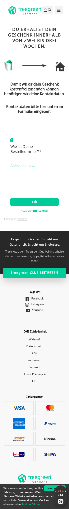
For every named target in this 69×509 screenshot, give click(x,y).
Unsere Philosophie (34, 374)
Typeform (22, 218)
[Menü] (59, 10)
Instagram (37, 304)
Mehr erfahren (31, 504)
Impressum (34, 360)
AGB (34, 353)
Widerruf (34, 339)
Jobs (34, 381)
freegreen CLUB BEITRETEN (34, 273)
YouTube (37, 310)
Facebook (37, 298)
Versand (34, 367)
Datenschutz (34, 346)
